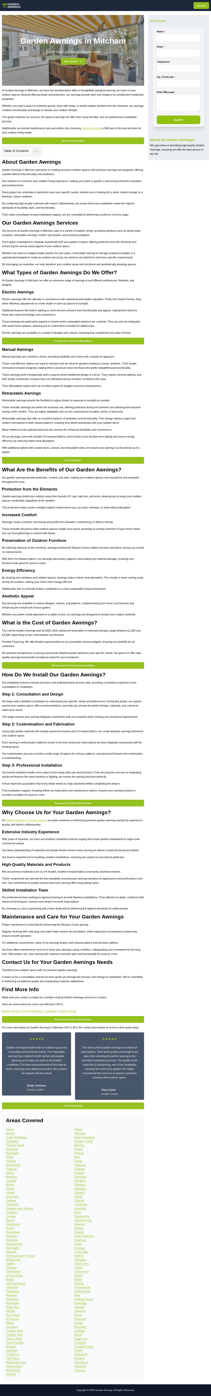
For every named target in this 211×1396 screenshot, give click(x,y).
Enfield (78, 1350)
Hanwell (11, 1374)
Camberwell (13, 1224)
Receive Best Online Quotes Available (73, 665)
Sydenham (12, 1196)
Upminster (80, 1366)
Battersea (11, 1177)
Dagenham (80, 1338)
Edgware (79, 1307)
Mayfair (10, 1279)
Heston (78, 1149)
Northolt (79, 1255)
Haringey (79, 1248)
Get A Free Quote (73, 1105)
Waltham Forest (83, 1299)
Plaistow (79, 1192)
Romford (79, 1358)
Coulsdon (11, 1212)
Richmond (12, 1240)
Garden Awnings (91, 128)
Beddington (12, 1153)
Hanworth (11, 1350)
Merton (6, 1011)
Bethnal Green (14, 1366)
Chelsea (11, 1216)
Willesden (80, 1133)
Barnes (10, 1220)
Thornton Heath (67, 1011)
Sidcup (78, 1196)
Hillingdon (80, 1259)
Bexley (78, 1279)
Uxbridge (79, 1331)
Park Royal (12, 1358)
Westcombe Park (16, 1362)
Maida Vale (12, 1307)
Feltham (79, 1153)
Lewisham (12, 1287)
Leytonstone (81, 1271)
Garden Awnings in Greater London (25, 820)
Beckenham (13, 1232)
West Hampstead (84, 1137)
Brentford (11, 1295)
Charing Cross (14, 1275)
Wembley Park (82, 1220)
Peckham (11, 1236)
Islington (11, 1346)
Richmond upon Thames (20, 1255)
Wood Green (81, 1263)
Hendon (79, 1232)
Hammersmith (14, 1244)
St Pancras (12, 1319)
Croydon (11, 1161)
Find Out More (73, 460)
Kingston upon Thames (19, 1208)
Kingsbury (80, 1240)
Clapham (11, 1169)
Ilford (77, 1295)
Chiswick (11, 1267)
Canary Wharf (14, 1338)
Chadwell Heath (83, 1346)
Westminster (13, 1259)
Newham (79, 1224)
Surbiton (11, 1200)
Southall (79, 1173)
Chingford (80, 1342)
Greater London (83, 1141)
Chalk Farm (13, 1354)
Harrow (78, 1267)
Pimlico (10, 1228)
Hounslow (12, 1327)
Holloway (79, 1165)
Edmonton (80, 1319)
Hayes (78, 1244)
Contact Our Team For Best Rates (73, 341)
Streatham (12, 1149)
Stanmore (80, 1311)
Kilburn (10, 1323)
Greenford (80, 1177)
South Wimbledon (32, 1011)
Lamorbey (80, 1208)
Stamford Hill (82, 1216)
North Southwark (16, 1283)
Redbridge (80, 1303)
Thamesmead (82, 1287)
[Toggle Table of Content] (34, 151)
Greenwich (12, 1299)
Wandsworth (13, 1165)
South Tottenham (84, 1236)
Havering (79, 1370)
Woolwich (80, 1184)
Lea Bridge (80, 1204)
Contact (201, 5)
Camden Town (14, 1331)
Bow (77, 1157)
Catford (10, 1263)
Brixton (10, 1184)
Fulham (10, 1188)
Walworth (11, 1252)
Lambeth (11, 1180)
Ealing (78, 1161)
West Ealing (13, 1370)
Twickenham (13, 1271)
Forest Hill (12, 1204)
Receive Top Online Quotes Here (73, 803)
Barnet (78, 1334)
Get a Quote (71, 61)
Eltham (78, 1129)
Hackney (79, 1169)
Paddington (12, 1291)
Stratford (79, 1200)
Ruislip (78, 1323)
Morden (15, 1011)
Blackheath (12, 1303)
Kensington (12, 1248)
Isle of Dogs (13, 1315)
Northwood (80, 1354)
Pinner (78, 1315)
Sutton (10, 1157)
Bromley (79, 1145)
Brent (77, 1212)
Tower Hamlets (14, 1342)
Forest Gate (81, 1252)
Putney (10, 1173)
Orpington (80, 1188)
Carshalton (50, 1011)
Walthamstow (82, 1291)
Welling (78, 1228)
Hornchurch (81, 1362)
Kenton (78, 1275)
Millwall (10, 1311)
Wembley (79, 1180)
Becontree (80, 1327)
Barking (78, 1283)
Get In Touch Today (73, 141)
